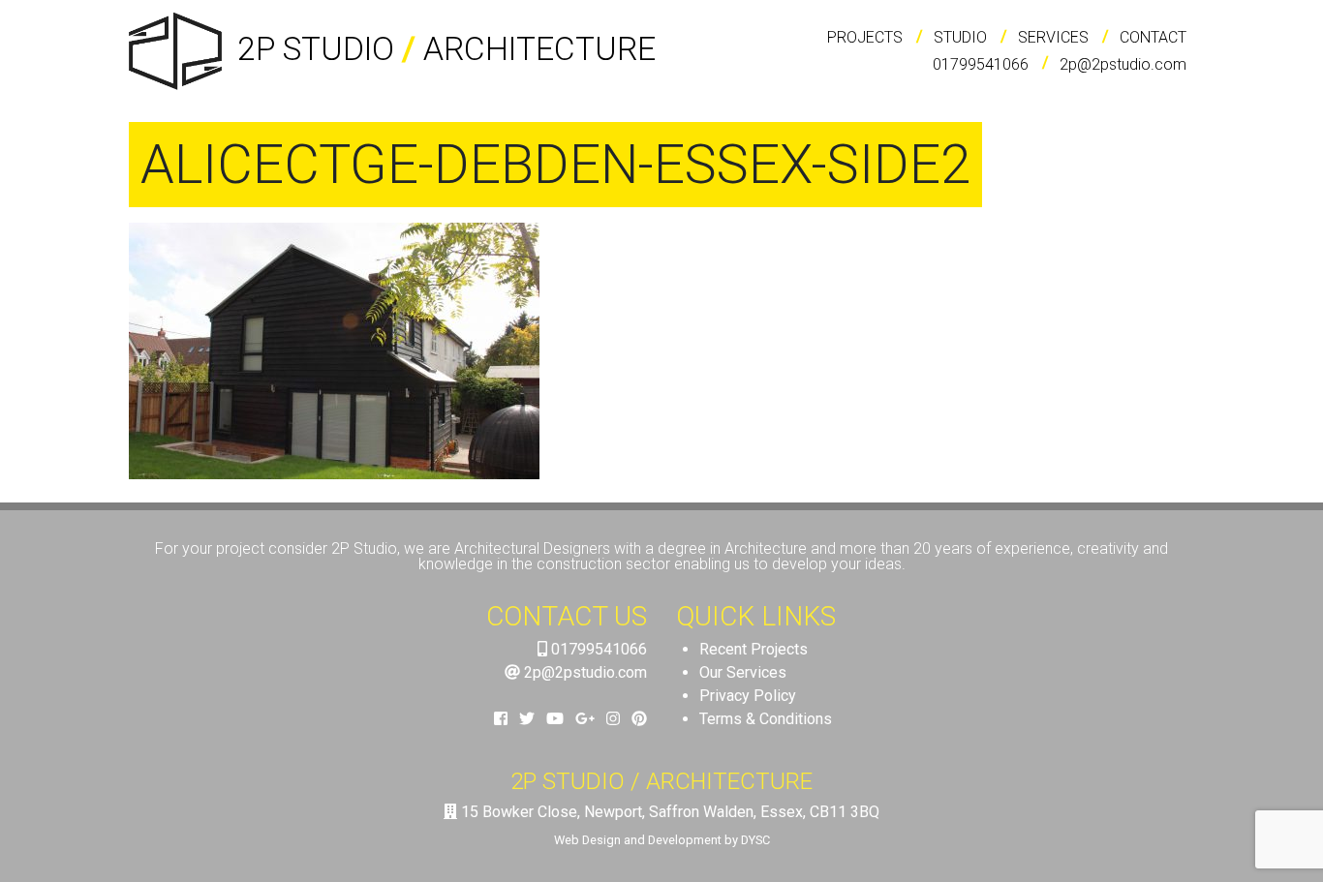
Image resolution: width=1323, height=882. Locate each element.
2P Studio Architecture (443, 49)
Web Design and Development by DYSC (662, 840)
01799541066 (981, 64)
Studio (960, 37)
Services (1053, 37)
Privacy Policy (747, 695)
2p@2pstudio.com (1123, 64)
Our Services (742, 672)
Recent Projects (753, 649)
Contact (1153, 37)
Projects (865, 37)
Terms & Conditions (765, 719)
